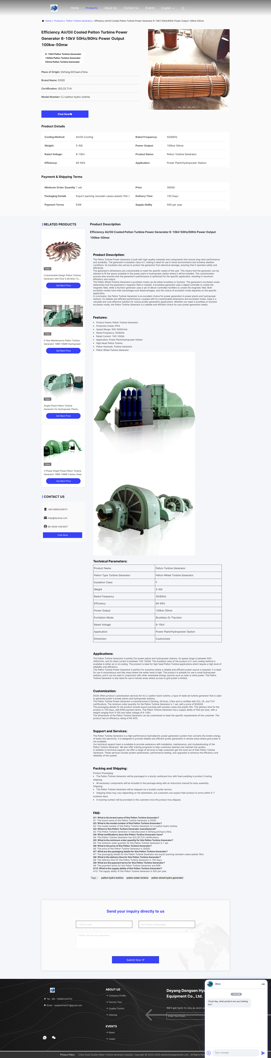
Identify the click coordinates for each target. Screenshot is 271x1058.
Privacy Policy (67, 1054)
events (150, 8)
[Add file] (209, 1053)
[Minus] (263, 984)
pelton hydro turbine (112, 877)
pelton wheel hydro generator (167, 877)
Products (92, 8)
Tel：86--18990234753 (59, 999)
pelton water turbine (137, 877)
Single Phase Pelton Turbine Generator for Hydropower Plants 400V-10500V (61, 409)
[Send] (263, 1053)
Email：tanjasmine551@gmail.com (64, 1005)
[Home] (54, 7)
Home (75, 8)
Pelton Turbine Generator (79, 20)
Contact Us (131, 8)
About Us (110, 8)
